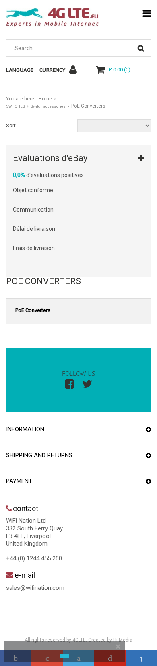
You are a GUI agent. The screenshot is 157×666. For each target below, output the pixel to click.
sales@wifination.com (35, 587)
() (119, 70)
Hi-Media (122, 640)
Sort (11, 125)
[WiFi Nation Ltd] (52, 17)
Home (45, 99)
